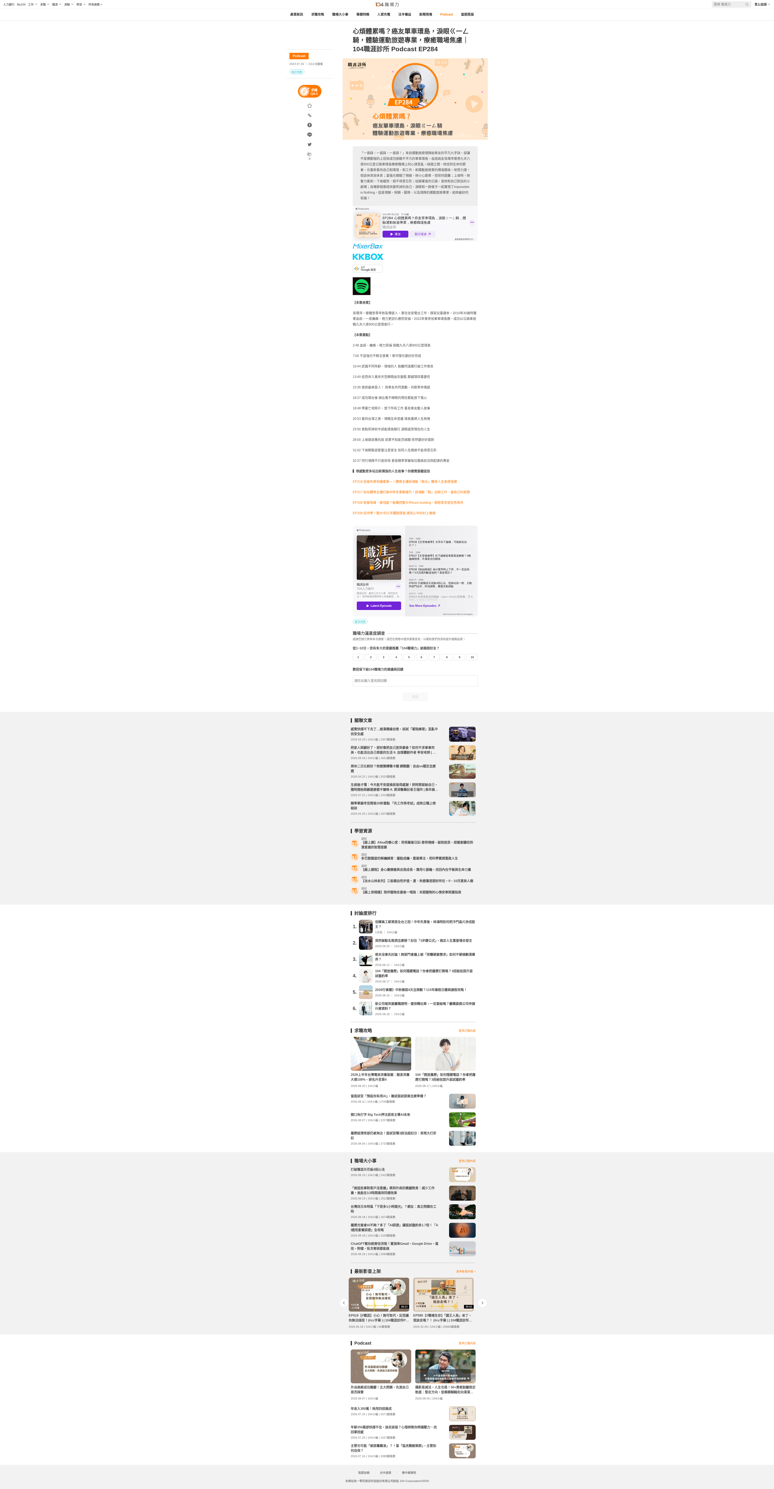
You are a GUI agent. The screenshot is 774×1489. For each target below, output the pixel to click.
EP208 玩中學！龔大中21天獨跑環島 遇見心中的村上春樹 (394, 513)
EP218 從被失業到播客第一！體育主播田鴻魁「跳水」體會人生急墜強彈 (405, 481)
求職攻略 (317, 14)
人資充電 (383, 14)
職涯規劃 (297, 72)
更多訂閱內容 (467, 1030)
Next (483, 1303)
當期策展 (467, 14)
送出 (415, 697)
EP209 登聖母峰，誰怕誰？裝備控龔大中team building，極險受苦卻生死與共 (408, 502)
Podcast (446, 14)
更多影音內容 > (466, 1271)
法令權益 (404, 14)
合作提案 (385, 1472)
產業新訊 (296, 14)
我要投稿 (363, 1472)
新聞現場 (425, 14)
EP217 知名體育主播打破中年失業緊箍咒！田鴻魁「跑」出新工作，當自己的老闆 (411, 492)
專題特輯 (362, 14)
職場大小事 (340, 14)
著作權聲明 (409, 1472)
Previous (344, 1303)
